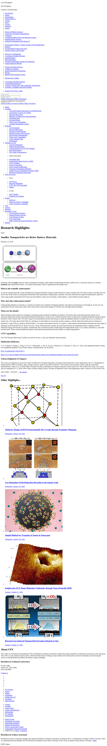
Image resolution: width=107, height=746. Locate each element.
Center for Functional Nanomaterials (17, 34)
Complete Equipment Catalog (19, 124)
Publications (13, 141)
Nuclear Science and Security (14, 50)
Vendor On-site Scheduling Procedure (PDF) (24, 171)
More (95, 740)
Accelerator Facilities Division (15, 56)
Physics (7, 73)
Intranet (7, 223)
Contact (7, 24)
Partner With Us (10, 19)
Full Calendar (13, 194)
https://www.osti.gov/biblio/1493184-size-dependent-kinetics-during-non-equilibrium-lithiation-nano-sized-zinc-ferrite (39, 355)
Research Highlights (16, 183)
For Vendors (9, 714)
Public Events (9, 719)
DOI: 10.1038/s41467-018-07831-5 (12, 351)
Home (7, 107)
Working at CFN (10, 143)
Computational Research (13, 83)
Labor (17, 731)
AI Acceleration (14, 128)
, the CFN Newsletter (18, 185)
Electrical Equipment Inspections (20, 172)
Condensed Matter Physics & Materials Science (20, 37)
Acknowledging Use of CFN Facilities (22, 148)
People (7, 198)
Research (8, 126)
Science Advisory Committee (18, 202)
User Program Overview (17, 213)
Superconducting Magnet (13, 63)
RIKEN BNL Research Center (15, 74)
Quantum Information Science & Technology (20, 62)
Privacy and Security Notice (14, 727)
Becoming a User (11, 211)
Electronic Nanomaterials (17, 131)
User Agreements (15, 219)
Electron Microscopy (16, 114)
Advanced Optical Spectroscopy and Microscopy (25, 111)
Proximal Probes (14, 120)
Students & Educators (12, 725)
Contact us (4, 673)
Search (7, 28)
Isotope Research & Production (15, 71)
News (7, 23)
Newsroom (23, 372)
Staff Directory (10, 701)
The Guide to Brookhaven (18, 152)
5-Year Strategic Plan (16, 139)
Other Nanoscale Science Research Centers (23, 221)
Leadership (8, 695)
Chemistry (8, 36)
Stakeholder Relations (12, 723)
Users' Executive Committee (18, 204)
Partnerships (9, 712)
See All (3, 376)
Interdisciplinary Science (13, 39)
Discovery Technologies (13, 54)
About (7, 15)
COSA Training (14, 163)
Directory (8, 26)
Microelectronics (10, 60)
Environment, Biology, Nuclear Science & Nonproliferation (24, 45)
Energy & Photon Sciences (14, 32)
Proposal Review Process (17, 215)
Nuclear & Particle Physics (14, 67)
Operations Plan (14, 159)
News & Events (10, 174)
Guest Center (9, 708)
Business (8, 209)
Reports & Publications (16, 147)
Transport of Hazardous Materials (20, 169)
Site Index (8, 699)
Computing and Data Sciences (15, 82)
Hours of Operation (15, 165)
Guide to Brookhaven (12, 710)
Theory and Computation (17, 122)
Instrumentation (10, 58)
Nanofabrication (14, 118)
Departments (9, 17)
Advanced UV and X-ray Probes (20, 113)
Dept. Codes (18, 91)
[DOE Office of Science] (18, 103)
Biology (7, 47)
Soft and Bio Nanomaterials (18, 135)
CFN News (13, 181)
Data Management (15, 150)
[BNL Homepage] (14, 99)
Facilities (8, 109)
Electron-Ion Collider (12, 78)
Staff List (12, 200)
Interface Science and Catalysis (19, 133)
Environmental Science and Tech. (16, 49)
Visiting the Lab (10, 697)
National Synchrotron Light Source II (17, 41)
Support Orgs (9, 91)
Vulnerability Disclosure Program (16, 729)
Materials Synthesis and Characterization (22, 116)
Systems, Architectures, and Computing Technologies (22, 85)
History (7, 693)
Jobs (6, 206)
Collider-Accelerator (11, 69)
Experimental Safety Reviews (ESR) (21, 161)
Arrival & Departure (16, 145)
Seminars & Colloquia (16, 196)
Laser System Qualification (18, 167)
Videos (11, 187)
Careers (7, 21)
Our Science (9, 13)
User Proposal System (16, 217)
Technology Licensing (12, 721)
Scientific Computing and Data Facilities (18, 87)
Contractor (23, 731)
